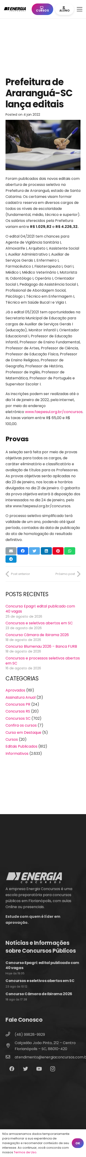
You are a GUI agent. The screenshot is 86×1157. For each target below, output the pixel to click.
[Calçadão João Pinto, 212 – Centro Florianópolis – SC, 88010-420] (10, 1046)
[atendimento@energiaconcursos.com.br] (10, 1057)
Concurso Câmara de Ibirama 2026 (37, 634)
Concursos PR (18, 704)
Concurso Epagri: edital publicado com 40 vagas (40, 609)
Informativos (17, 753)
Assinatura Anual (21, 697)
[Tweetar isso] (34, 551)
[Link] (16, 9)
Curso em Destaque (23, 732)
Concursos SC (18, 718)
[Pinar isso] (58, 551)
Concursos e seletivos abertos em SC (39, 623)
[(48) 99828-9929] (10, 1035)
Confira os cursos (21, 725)
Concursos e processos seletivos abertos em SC (43, 661)
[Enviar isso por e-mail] (11, 551)
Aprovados (15, 690)
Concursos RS (18, 711)
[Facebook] (12, 1069)
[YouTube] (39, 1069)
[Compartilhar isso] (22, 551)
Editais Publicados (21, 746)
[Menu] (79, 9)
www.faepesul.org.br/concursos (54, 411)
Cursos (12, 739)
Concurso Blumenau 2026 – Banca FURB (41, 646)
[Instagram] (52, 1069)
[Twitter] (25, 1069)
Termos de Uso (25, 1152)
